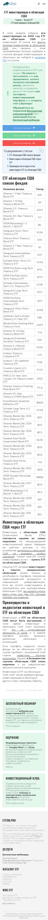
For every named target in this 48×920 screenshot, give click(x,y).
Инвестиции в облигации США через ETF (25, 160)
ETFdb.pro (36, 836)
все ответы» (9, 903)
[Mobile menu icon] (43, 4)
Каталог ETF (20, 690)
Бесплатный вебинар (22, 143)
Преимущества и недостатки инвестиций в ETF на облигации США (25, 167)
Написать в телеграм (22, 128)
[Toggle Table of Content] (40, 151)
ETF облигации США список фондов (24, 155)
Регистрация (13, 725)
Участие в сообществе (14, 862)
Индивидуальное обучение (17, 860)
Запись (9, 766)
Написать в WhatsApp (22, 135)
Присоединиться (15, 803)
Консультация (10, 858)
